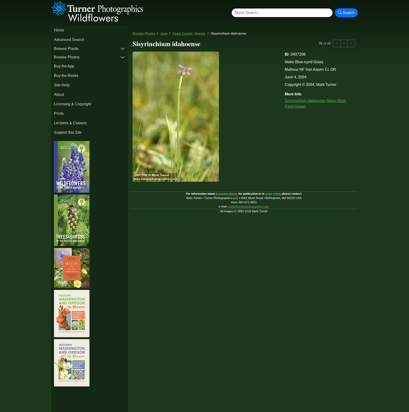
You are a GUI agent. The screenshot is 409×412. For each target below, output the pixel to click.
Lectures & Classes (70, 123)
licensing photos (227, 193)
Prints (59, 113)
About (59, 95)
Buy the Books (66, 76)
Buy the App (64, 66)
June (164, 33)
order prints (273, 193)
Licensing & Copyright (72, 104)
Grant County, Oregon (189, 33)
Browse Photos (67, 57)
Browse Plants (66, 49)
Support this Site (68, 132)
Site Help (62, 85)
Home (59, 30)
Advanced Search (69, 40)
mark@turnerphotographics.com (248, 206)
